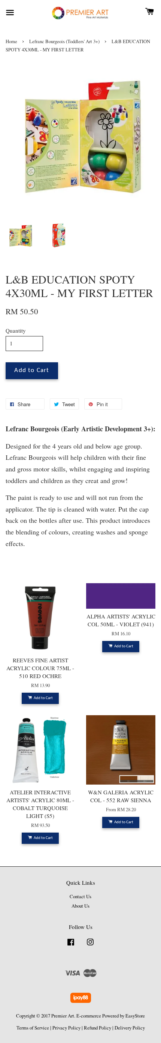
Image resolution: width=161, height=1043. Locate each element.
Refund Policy (97, 1028)
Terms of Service (32, 1028)
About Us (80, 906)
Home (11, 41)
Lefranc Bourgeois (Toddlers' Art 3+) (64, 41)
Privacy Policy (66, 1028)
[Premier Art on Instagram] (90, 945)
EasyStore (135, 1016)
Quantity (16, 330)
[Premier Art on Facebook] (71, 945)
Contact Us (80, 896)
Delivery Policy (130, 1028)
